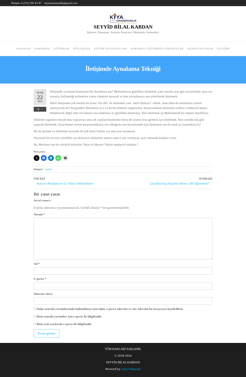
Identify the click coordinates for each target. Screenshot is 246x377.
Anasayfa (23, 48)
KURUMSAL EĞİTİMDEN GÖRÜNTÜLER (157, 48)
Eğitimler (62, 48)
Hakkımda (42, 48)
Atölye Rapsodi (131, 369)
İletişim (223, 48)
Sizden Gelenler (200, 48)
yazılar (48, 169)
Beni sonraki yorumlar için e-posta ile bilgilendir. (69, 316)
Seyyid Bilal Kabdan (123, 27)
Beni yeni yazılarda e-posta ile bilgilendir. (64, 324)
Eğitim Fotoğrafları (110, 48)
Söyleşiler (82, 48)
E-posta (40, 278)
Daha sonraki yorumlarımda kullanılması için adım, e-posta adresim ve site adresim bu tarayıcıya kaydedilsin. (110, 309)
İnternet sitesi (43, 294)
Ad (37, 264)
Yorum (39, 214)
